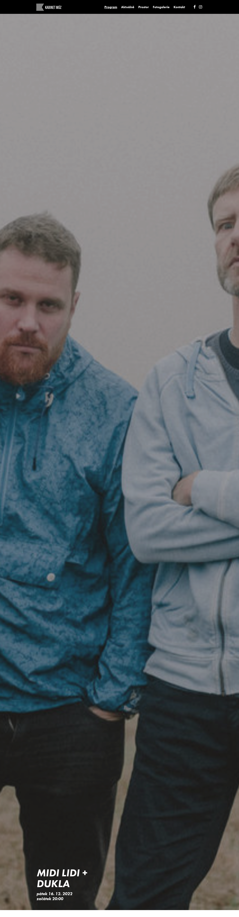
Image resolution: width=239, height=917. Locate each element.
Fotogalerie (161, 7)
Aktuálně (127, 7)
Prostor (143, 7)
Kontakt (179, 7)
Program (110, 7)
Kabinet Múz (49, 7)
